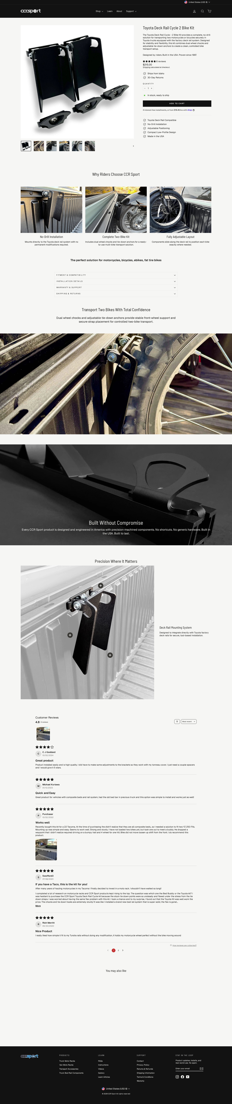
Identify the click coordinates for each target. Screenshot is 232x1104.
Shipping (146, 67)
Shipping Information (146, 1073)
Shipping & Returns (68, 293)
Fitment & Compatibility (71, 275)
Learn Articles (104, 1077)
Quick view (43, 1022)
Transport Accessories (68, 1069)
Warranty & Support (69, 287)
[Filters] (177, 721)
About (119, 11)
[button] (149, 61)
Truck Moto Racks (67, 1061)
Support (130, 11)
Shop (98, 11)
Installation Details (69, 281)
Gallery (101, 1073)
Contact (140, 1061)
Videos (101, 1069)
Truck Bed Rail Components (71, 1073)
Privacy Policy (143, 1065)
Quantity (148, 84)
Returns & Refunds (145, 1069)
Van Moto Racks (66, 1065)
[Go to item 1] (43, 734)
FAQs (100, 1061)
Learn (110, 11)
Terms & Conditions (145, 1077)
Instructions (103, 1065)
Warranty (140, 1081)
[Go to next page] (123, 950)
